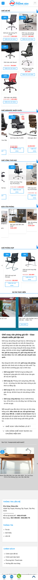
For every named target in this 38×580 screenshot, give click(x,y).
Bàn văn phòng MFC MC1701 (13, 223)
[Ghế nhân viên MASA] (10, 83)
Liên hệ (7, 536)
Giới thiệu (8, 533)
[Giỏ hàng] (35, 3)
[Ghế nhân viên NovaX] (10, 51)
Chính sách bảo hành (13, 557)
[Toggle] (3, 427)
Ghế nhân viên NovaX (10, 62)
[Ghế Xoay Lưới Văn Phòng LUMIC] (28, 54)
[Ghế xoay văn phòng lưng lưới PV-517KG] (28, 22)
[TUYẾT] (19, 576)
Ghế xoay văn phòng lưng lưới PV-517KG (28, 33)
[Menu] (3, 3)
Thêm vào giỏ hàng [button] (10, 39)
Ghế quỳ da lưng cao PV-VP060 (27, 270)
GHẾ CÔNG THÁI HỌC (9, 160)
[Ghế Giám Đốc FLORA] (10, 124)
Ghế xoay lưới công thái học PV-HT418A (14, 188)
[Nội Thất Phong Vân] (19, 3)
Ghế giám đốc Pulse (26, 138)
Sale (4, 579)
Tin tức (7, 529)
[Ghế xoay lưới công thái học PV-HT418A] (15, 174)
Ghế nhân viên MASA (10, 97)
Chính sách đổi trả (12, 554)
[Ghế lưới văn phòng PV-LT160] (10, 22)
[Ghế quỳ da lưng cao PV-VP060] (28, 259)
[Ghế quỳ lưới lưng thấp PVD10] (11, 259)
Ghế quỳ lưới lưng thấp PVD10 (10, 270)
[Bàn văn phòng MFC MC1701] (14, 214)
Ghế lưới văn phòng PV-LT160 (10, 33)
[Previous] (3, 133)
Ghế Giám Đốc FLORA (9, 138)
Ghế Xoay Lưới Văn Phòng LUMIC (28, 69)
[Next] (35, 133)
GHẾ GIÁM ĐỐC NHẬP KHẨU (11, 110)
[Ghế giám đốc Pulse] (28, 124)
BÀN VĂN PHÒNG (7, 207)
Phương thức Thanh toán (14, 560)
